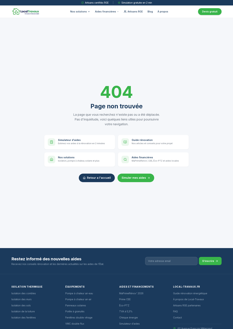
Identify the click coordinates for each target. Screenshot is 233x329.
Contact (177, 317)
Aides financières (105, 11)
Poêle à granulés (74, 311)
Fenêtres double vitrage (78, 317)
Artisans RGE (135, 11)
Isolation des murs (21, 299)
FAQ (175, 311)
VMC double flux (74, 323)
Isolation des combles (23, 293)
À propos (163, 11)
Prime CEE (125, 299)
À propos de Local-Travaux (188, 299)
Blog (150, 11)
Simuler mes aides (134, 177)
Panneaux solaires (75, 305)
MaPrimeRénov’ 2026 (131, 293)
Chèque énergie (128, 317)
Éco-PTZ (124, 305)
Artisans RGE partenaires (187, 305)
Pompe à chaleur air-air (78, 299)
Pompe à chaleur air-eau (79, 293)
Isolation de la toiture (23, 311)
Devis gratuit (209, 11)
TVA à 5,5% (126, 311)
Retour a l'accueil (99, 177)
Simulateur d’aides (129, 323)
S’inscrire (208, 260)
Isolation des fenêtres (23, 317)
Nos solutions (78, 11)
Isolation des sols (21, 305)
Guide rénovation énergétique (190, 293)
